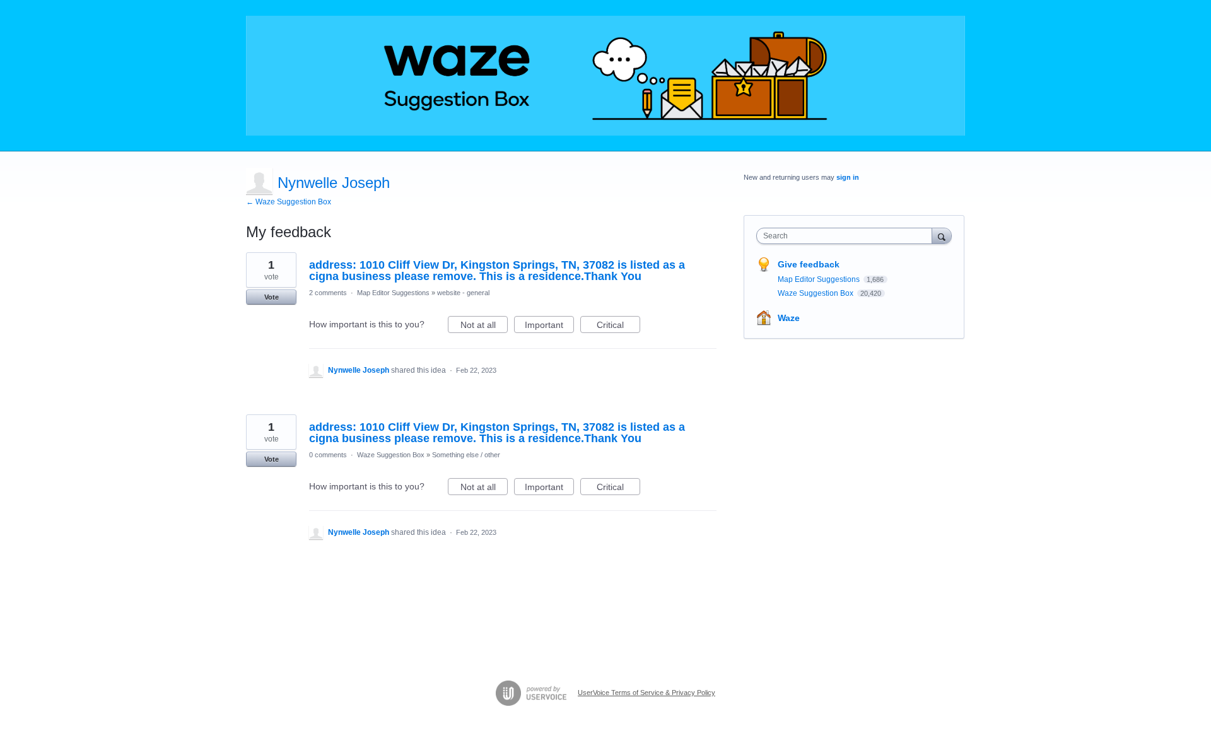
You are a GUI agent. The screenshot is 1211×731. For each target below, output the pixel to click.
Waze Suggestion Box (390, 455)
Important (549, 326)
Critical (618, 326)
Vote (271, 297)
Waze (789, 318)
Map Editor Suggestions (393, 292)
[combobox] (847, 235)
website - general (463, 292)
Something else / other (466, 455)
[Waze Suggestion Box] (605, 76)
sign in (847, 177)
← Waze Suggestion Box (288, 201)
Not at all (484, 326)
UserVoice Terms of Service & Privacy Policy (646, 692)
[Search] (942, 235)
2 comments (328, 292)
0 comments (328, 455)
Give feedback (809, 264)
